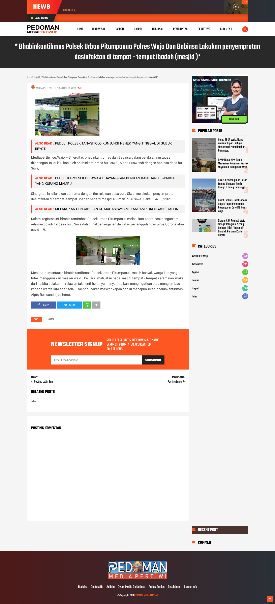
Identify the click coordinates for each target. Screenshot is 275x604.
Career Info (190, 587)
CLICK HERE (234, 119)
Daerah (195, 280)
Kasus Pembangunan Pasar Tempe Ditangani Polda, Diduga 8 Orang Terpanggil (232, 184)
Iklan (194, 296)
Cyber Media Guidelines (131, 587)
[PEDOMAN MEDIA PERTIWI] (137, 579)
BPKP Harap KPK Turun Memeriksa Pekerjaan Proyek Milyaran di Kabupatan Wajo (233, 163)
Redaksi (83, 587)
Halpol (51, 320)
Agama (195, 272)
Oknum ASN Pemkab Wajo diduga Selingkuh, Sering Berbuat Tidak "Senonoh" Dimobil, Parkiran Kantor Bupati (231, 228)
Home (80, 29)
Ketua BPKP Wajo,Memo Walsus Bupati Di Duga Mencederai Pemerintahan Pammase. (231, 145)
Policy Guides (157, 587)
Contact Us (97, 587)
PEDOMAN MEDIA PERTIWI (146, 595)
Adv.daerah (197, 264)
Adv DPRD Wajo (200, 256)
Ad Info (110, 587)
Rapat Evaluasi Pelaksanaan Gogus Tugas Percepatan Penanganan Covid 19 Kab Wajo (232, 206)
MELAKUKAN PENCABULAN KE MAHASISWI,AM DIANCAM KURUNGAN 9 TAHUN (116, 209)
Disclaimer (174, 587)
